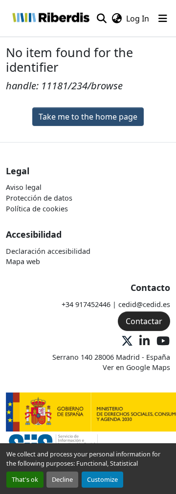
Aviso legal (24, 187)
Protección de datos (39, 198)
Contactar (144, 321)
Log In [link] (137, 18)
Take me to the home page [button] (88, 116)
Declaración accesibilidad (48, 251)
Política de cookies (37, 208)
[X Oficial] (127, 341)
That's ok (25, 479)
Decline (62, 479)
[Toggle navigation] (162, 18)
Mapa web (23, 261)
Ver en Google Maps (136, 367)
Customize (102, 479)
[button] (50, 18)
